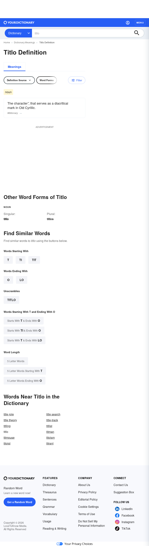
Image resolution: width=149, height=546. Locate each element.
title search (53, 414)
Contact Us (121, 485)
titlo (11, 300)
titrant (49, 443)
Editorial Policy (88, 499)
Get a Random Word (19, 502)
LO (22, 280)
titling (7, 426)
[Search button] (138, 33)
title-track (52, 420)
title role (9, 414)
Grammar (49, 507)
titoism (50, 437)
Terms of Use (86, 514)
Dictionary (14, 33)
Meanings (14, 67)
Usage (47, 521)
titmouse (9, 437)
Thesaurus (50, 492)
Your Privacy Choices (79, 544)
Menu (140, 22)
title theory (10, 420)
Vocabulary (50, 514)
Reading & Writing (54, 528)
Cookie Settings (88, 507)
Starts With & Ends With (23, 320)
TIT (34, 260)
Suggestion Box (124, 492)
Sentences (50, 499)
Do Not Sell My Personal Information (91, 523)
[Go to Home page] (19, 22)
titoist (7, 443)
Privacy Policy (87, 492)
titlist (49, 426)
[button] (128, 22)
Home (7, 42)
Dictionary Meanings (24, 42)
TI (20, 260)
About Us (84, 485)
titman (50, 432)
